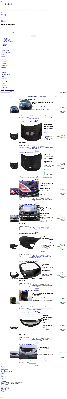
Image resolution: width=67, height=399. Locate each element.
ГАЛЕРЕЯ (5, 43)
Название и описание (32, 96)
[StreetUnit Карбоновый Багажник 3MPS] (14, 278)
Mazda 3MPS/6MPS (9, 90)
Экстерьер (4, 85)
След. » (13, 91)
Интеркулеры (5, 65)
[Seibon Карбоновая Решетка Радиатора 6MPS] (14, 331)
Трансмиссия (4, 78)
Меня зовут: (3, 27)
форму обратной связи (32, 9)
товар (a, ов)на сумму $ (4, 15)
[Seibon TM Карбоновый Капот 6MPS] (14, 168)
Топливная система (6, 74)
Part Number (43, 96)
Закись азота (4, 63)
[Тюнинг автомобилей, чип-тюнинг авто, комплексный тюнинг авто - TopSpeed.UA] (1, 1)
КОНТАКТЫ (3, 372)
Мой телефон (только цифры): (7, 32)
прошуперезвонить (3, 21)
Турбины (4, 80)
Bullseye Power (5, 81)
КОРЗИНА (3, 370)
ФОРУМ (5, 44)
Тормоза (3, 76)
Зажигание (4, 61)
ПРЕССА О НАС (4, 390)
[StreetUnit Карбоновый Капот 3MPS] (14, 221)
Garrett (3, 83)
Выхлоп (3, 56)
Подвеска (4, 70)
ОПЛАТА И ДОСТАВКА (9, 41)
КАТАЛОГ (5, 38)
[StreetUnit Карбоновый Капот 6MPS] (14, 113)
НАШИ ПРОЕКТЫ (5, 387)
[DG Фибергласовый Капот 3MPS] (14, 194)
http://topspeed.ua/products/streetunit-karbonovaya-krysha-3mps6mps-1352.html (41, 308)
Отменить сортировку (62, 92)
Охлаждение (4, 68)
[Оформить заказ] (1, 12)
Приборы (4, 72)
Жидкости (4, 59)
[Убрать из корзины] (24, 115)
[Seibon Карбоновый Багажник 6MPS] (14, 249)
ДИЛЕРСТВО (4, 389)
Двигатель (4, 57)
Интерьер (4, 67)
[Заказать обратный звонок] (1, 18)
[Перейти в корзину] (30, 115)
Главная (2, 90)
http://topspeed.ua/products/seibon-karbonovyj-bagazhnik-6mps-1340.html (40, 257)
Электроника (4, 87)
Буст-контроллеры (6, 52)
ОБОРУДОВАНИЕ (7, 40)
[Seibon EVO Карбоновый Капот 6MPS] (14, 139)
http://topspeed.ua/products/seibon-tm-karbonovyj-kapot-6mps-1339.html (36, 177)
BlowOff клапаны (5, 50)
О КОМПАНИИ (7, 39)
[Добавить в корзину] (24, 117)
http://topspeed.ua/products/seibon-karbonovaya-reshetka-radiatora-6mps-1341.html (40, 340)
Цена (56, 96)
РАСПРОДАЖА (4, 369)
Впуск (3, 54)
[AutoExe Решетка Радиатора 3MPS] (14, 358)
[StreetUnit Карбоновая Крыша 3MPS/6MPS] (14, 304)
